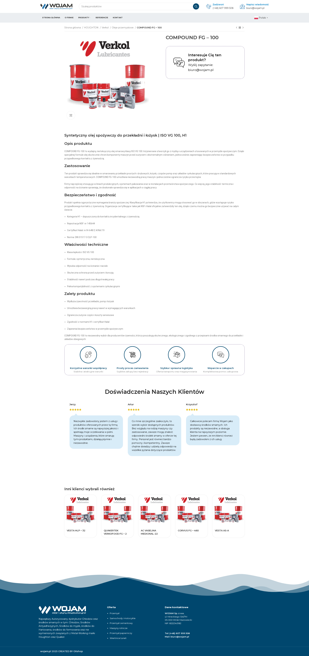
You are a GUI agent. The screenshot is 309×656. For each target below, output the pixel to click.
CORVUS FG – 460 (188, 530)
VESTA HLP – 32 (76, 530)
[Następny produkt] (243, 27)
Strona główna (72, 27)
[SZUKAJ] (196, 6)
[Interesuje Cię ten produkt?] (179, 62)
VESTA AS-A (222, 530)
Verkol (105, 27)
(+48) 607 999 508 (223, 8)
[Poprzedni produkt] (236, 27)
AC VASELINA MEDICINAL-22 (149, 532)
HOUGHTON (91, 27)
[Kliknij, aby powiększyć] (71, 115)
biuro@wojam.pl (255, 8)
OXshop (78, 651)
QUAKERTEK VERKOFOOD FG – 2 (115, 532)
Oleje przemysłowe (123, 27)
